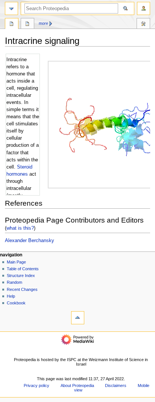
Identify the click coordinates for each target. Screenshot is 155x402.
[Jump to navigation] (11, 8)
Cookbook (16, 303)
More (43, 23)
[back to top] (77, 317)
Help (11, 296)
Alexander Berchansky (29, 240)
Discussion (27, 24)
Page (11, 24)
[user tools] (143, 8)
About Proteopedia (77, 385)
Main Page (16, 262)
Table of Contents (23, 268)
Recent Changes (22, 289)
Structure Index (21, 275)
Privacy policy (36, 385)
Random (14, 282)
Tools (143, 24)
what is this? (20, 228)
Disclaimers (115, 385)
